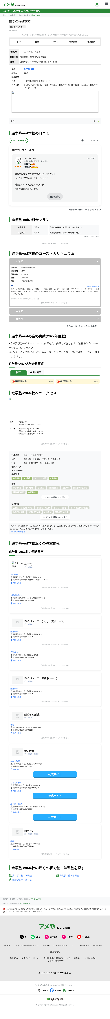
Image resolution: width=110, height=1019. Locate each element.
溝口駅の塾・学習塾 (22, 875)
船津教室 (14, 631)
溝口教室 (14, 574)
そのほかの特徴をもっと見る (55, 497)
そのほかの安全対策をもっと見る (55, 517)
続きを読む (55, 196)
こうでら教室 (16, 782)
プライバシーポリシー (30, 958)
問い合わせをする (17, 531)
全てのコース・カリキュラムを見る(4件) (82, 326)
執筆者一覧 (84, 945)
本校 (12, 724)
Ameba (45, 990)
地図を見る (17, 582)
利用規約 (14, 958)
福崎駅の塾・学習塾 (22, 880)
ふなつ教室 (15, 761)
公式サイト (55, 774)
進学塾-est (29, 68)
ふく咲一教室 (16, 804)
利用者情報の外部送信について (57, 958)
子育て (70, 936)
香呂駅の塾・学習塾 (69, 875)
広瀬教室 (14, 652)
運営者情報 (55, 951)
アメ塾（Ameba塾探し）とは (26, 945)
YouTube (86, 936)
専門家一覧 (97, 945)
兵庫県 (12, 15)
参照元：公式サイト (93, 286)
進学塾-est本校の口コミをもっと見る (83, 209)
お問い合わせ (91, 958)
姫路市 (19, 15)
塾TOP (5, 15)
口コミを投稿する (19, 140)
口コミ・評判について (92, 140)
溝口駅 (26, 15)
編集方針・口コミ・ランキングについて (59, 945)
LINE (38, 936)
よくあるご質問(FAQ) (55, 961)
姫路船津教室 (16, 595)
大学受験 (53, 936)
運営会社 (78, 958)
